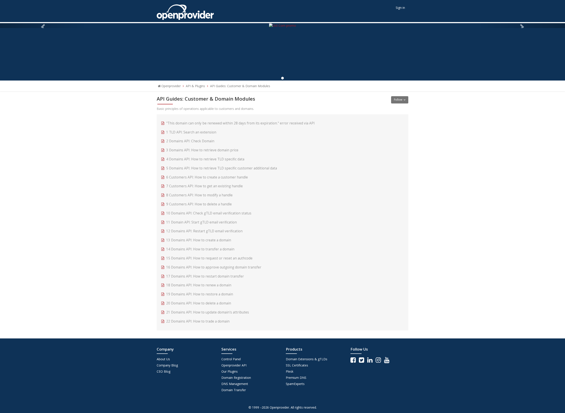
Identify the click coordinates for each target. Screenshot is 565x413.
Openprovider (171, 86)
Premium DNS (296, 377)
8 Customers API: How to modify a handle (199, 195)
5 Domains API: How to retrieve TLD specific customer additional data (221, 168)
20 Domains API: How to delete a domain (198, 303)
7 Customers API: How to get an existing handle (204, 186)
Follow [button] (398, 99)
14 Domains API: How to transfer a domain (200, 249)
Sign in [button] (400, 8)
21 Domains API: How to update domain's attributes (207, 312)
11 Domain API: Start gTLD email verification (201, 222)
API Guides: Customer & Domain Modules (240, 86)
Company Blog (167, 365)
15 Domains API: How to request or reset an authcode (209, 258)
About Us (163, 359)
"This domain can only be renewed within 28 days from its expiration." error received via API (240, 123)
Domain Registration (236, 377)
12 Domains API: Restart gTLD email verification (204, 231)
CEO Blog (163, 371)
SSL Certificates (297, 365)
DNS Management (234, 384)
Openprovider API (234, 365)
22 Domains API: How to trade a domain (198, 321)
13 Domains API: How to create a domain (198, 240)
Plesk (289, 371)
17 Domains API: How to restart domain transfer (205, 276)
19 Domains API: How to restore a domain (199, 294)
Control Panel (231, 359)
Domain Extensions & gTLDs (306, 359)
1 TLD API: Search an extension (191, 132)
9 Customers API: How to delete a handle (199, 204)
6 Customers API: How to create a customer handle (207, 177)
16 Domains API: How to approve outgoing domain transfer (213, 267)
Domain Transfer (233, 390)
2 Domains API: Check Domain (190, 141)
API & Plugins (195, 86)
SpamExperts (295, 384)
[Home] (185, 11)
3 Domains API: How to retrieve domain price (202, 150)
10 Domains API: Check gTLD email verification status (208, 213)
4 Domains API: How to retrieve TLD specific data (205, 159)
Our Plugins (229, 371)
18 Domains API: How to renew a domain (198, 285)
